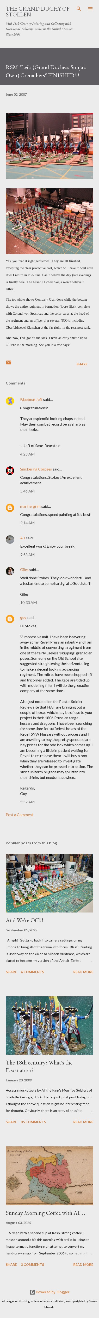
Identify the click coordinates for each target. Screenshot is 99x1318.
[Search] (79, 9)
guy (23, 617)
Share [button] (81, 364)
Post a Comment (19, 814)
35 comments (33, 1122)
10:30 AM (28, 602)
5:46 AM (27, 491)
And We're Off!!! (24, 920)
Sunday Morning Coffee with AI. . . (45, 1213)
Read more (83, 972)
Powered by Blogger (52, 1292)
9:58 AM (27, 554)
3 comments (32, 1264)
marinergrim (30, 506)
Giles (24, 569)
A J (22, 538)
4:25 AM (27, 454)
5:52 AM (27, 801)
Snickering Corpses (36, 469)
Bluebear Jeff (31, 399)
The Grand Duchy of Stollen (37, 11)
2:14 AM (27, 522)
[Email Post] (9, 364)
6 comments (32, 972)
